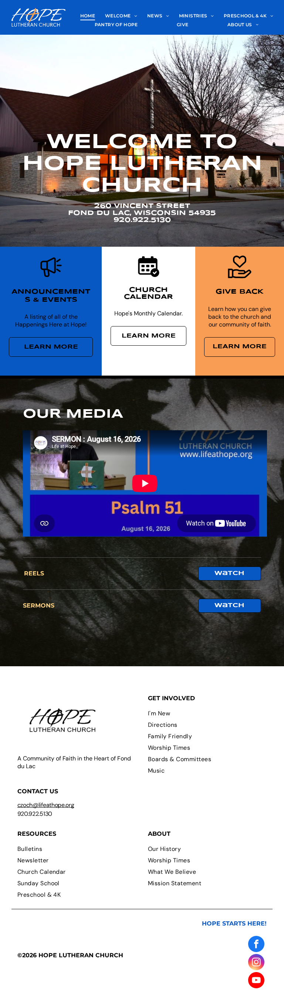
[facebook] (256, 945)
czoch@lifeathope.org (45, 805)
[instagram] (256, 963)
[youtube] (256, 981)
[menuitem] (88, 15)
